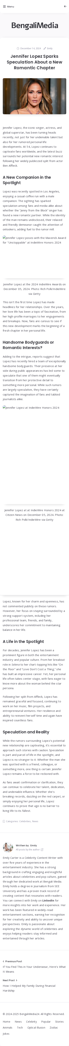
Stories (59, 1021)
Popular (46, 1021)
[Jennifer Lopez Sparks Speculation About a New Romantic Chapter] (34, 96)
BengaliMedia (34, 26)
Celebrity (31, 1021)
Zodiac (54, 1027)
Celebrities (25, 821)
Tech (20, 1027)
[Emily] (8, 847)
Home (6, 1021)
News (35, 821)
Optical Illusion (36, 1027)
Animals (7, 1027)
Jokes (6, 1033)
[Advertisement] (34, 560)
